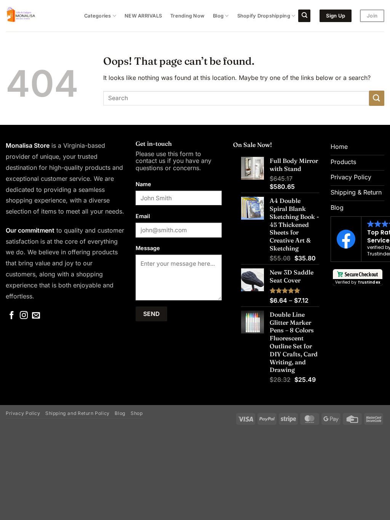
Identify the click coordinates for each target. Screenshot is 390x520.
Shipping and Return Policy (77, 413)
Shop (136, 413)
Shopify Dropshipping (263, 16)
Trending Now (187, 16)
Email (143, 216)
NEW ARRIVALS (143, 16)
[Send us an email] (36, 315)
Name (143, 184)
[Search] (304, 16)
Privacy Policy (23, 413)
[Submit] (376, 98)
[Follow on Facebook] (12, 315)
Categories (97, 16)
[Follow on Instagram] (24, 315)
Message (148, 248)
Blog (218, 16)
